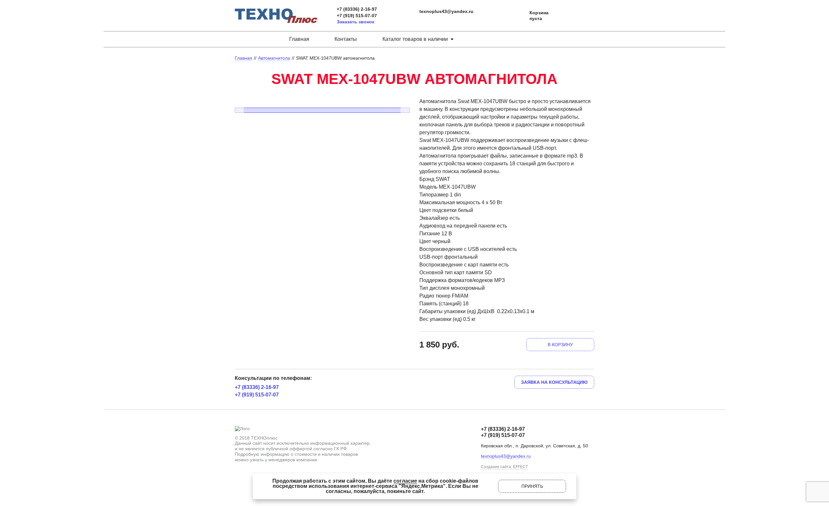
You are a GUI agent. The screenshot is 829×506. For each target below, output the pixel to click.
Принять (532, 486)
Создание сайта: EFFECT (504, 467)
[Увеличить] (322, 100)
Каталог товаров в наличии (415, 39)
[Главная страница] (276, 11)
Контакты (346, 39)
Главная (299, 39)
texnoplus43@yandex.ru (446, 11)
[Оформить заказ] (518, 16)
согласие (405, 481)
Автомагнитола (274, 58)
